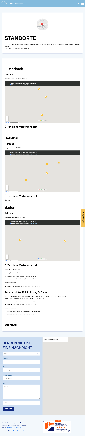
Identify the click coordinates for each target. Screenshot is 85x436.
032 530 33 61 (8, 429)
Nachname (6, 367)
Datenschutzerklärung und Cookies (18, 430)
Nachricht (6, 383)
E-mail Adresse (7, 375)
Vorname (5, 359)
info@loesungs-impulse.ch (14, 427)
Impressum (5, 430)
